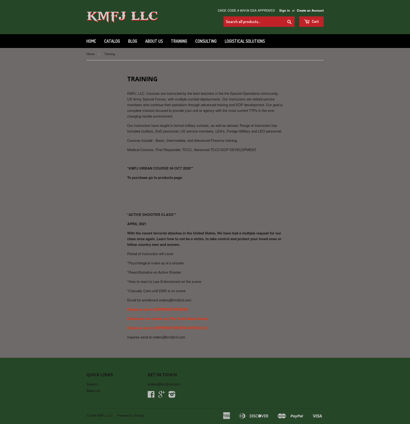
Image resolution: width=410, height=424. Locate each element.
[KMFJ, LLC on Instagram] (172, 395)
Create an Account (310, 10)
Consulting (206, 41)
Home (91, 41)
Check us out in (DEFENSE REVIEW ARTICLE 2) (167, 327)
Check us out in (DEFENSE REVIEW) (157, 309)
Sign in (284, 10)
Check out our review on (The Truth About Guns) (167, 318)
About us (154, 41)
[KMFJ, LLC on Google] (161, 395)
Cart (315, 21)
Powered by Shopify (130, 415)
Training (179, 41)
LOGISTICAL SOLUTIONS (245, 41)
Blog (132, 41)
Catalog (112, 41)
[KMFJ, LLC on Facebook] (151, 395)
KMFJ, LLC (104, 415)
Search (92, 383)
